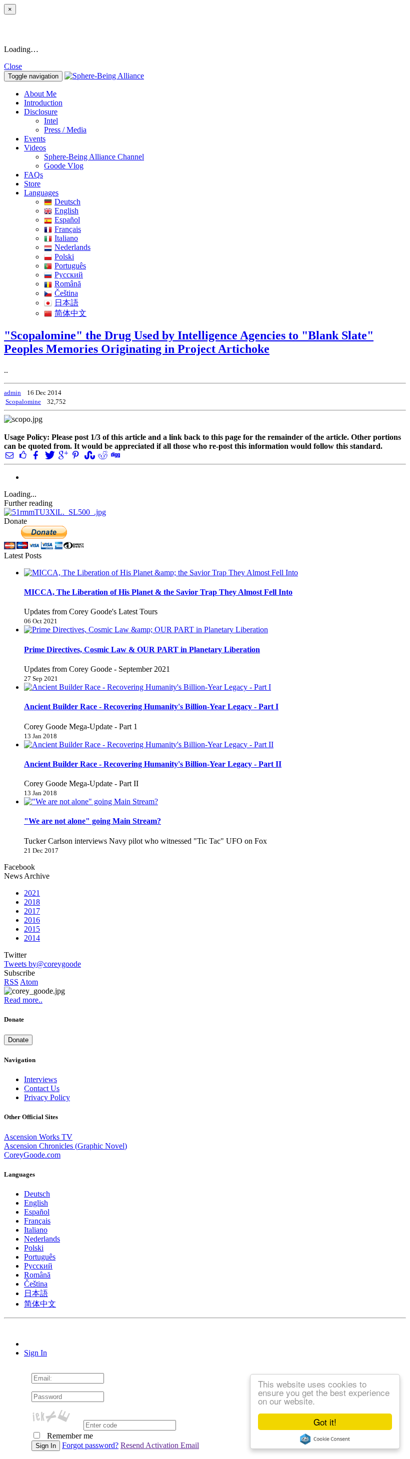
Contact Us (42, 1088)
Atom (29, 982)
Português (70, 265)
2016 (32, 920)
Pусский (68, 274)
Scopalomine (23, 401)
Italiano (66, 238)
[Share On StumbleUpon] (88, 455)
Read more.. (23, 1000)
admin (12, 392)
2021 (32, 893)
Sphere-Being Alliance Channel (94, 156)
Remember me (69, 1436)
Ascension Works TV (38, 1137)
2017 (32, 911)
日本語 (66, 302)
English (66, 210)
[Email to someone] (9, 455)
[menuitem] (225, 120)
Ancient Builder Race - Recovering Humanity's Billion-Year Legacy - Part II (153, 764)
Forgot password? (90, 1445)
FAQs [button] (33, 174)
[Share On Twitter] (49, 455)
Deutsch (67, 201)
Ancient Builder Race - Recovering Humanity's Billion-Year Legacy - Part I (151, 706)
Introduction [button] (43, 102)
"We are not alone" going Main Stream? (92, 821)
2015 (32, 929)
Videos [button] (35, 147)
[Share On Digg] (115, 455)
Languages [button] (41, 192)
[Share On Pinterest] (75, 455)
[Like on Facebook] (22, 455)
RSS (11, 982)
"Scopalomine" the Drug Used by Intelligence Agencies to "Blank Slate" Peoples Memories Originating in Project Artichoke (189, 342)
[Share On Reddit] (102, 455)
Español (67, 219)
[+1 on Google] (62, 455)
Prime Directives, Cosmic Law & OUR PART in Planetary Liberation (142, 649)
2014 (32, 938)
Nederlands (72, 247)
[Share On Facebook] (36, 455)
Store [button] (32, 183)
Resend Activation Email (159, 1445)
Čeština (66, 293)
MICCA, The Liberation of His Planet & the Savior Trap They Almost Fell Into (158, 592)
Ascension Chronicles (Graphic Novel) (65, 1146)
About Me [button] (40, 93)
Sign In (35, 1353)
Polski (64, 256)
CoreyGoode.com (32, 1155)
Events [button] (35, 138)
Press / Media (65, 129)
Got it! (325, 1422)
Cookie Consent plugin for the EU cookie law (325, 1439)
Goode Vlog (64, 165)
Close (13, 66)
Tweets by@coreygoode (42, 964)
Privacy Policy (47, 1097)
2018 (32, 902)
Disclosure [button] (41, 111)
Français (67, 229)
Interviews (40, 1079)
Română (67, 283)
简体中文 (70, 313)
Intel (51, 120)
